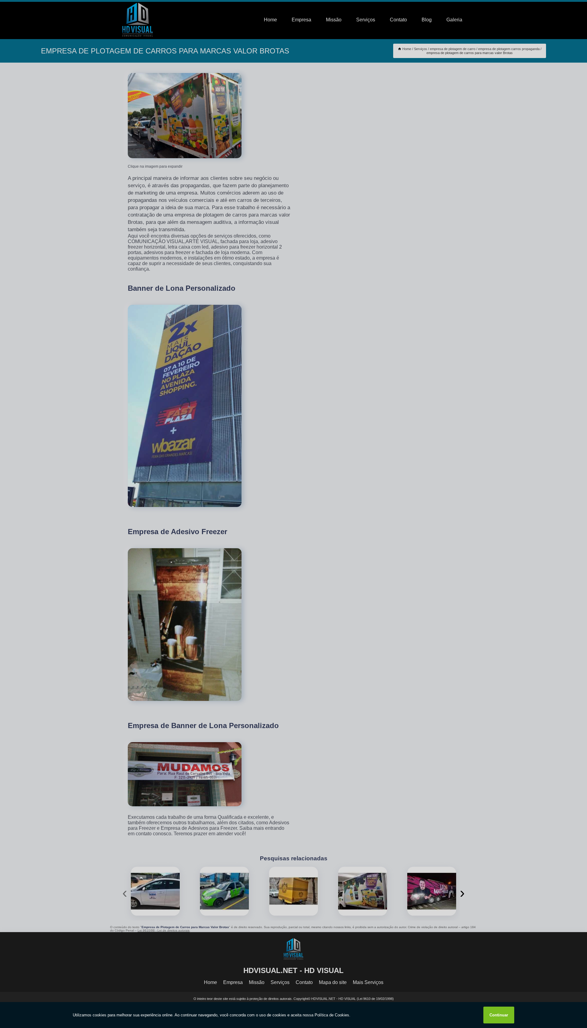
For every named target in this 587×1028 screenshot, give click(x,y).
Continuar (498, 1015)
